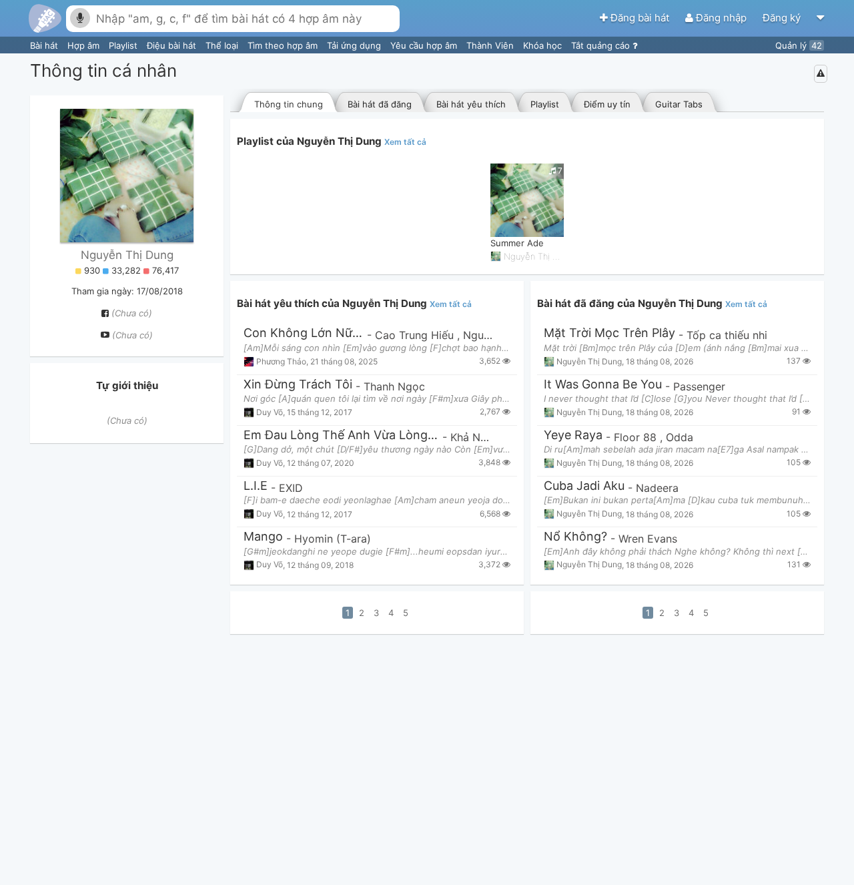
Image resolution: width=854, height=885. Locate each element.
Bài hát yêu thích (471, 104)
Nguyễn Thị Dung (127, 255)
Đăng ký (783, 17)
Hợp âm (84, 45)
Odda (679, 437)
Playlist (124, 45)
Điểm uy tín (607, 104)
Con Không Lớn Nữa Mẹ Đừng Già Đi (304, 333)
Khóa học (543, 45)
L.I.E (256, 486)
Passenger (699, 386)
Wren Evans (647, 538)
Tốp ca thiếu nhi (727, 335)
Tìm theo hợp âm (284, 45)
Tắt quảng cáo (601, 45)
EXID (291, 488)
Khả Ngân (474, 437)
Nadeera (657, 488)
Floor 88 (637, 437)
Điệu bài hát (173, 45)
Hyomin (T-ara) (332, 538)
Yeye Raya (573, 435)
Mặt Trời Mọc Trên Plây (609, 333)
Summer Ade (517, 243)
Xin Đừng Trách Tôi (298, 384)
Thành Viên (491, 45)
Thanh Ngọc (394, 386)
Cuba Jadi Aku (584, 486)
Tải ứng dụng (355, 45)
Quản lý (798, 45)
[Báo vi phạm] (820, 73)
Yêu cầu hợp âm (425, 45)
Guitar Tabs (679, 104)
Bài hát (45, 45)
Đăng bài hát (640, 17)
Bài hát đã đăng (380, 104)
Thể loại (223, 45)
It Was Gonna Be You (603, 384)
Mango (263, 537)
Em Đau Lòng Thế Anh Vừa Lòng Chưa (341, 435)
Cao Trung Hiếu (416, 335)
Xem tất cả (405, 142)
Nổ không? (575, 537)
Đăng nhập (721, 17)
